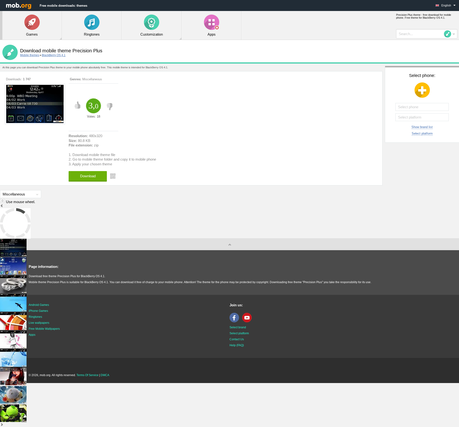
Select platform (422, 133)
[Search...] (449, 34)
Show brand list (422, 127)
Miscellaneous (92, 79)
